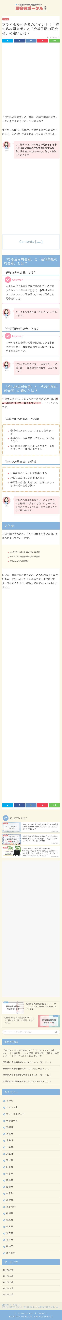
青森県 (9, 1233)
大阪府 (9, 1153)
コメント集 (12, 1107)
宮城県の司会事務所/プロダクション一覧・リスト (27, 1081)
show (39, 242)
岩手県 (9, 1173)
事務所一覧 (12, 1120)
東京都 (9, 1193)
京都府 (9, 1127)
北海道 (9, 1140)
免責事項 (41, 1313)
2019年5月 (8, 1282)
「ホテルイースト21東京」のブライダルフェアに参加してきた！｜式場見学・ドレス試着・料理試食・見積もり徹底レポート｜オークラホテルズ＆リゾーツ (31, 1053)
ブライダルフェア (15, 1114)
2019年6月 (8, 1276)
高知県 (9, 1246)
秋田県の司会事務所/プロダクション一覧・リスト (27, 1069)
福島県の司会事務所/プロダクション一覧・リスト (27, 1075)
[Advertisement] (31, 80)
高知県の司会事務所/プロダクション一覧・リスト (27, 1062)
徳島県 (9, 1180)
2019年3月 (8, 1294)
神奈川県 (10, 1206)
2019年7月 (8, 1270)
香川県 (9, 1240)
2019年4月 (8, 1288)
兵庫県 (9, 1134)
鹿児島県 (10, 1253)
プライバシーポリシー (25, 1313)
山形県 (9, 1167)
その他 (6, 19)
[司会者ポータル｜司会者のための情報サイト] (31, 11)
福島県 (9, 1220)
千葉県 (9, 1147)
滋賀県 (9, 1200)
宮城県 (9, 1160)
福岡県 (9, 1213)
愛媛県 (9, 1187)
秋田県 (9, 1226)
